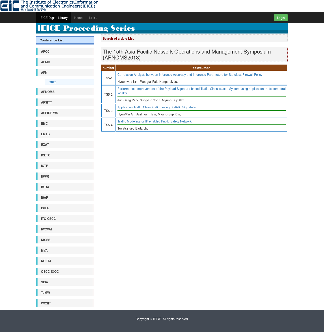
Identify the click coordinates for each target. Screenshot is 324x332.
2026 (52, 82)
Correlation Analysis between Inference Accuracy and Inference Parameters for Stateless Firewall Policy (189, 74)
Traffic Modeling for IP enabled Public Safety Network (154, 121)
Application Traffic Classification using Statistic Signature (156, 107)
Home (78, 17)
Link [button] (92, 17)
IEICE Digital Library (54, 17)
